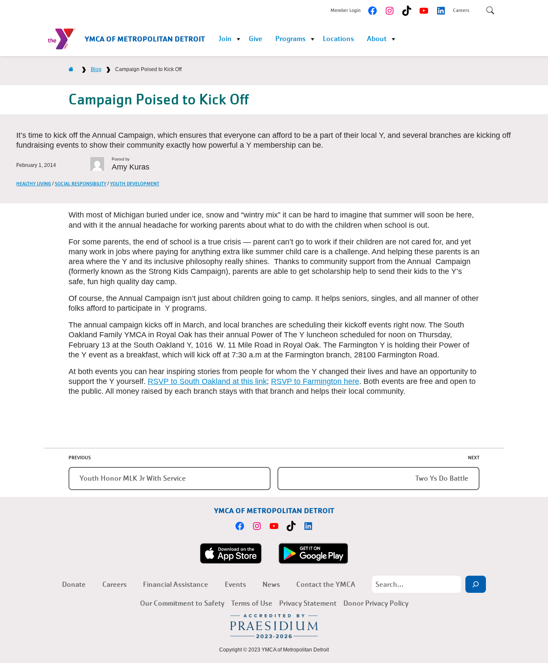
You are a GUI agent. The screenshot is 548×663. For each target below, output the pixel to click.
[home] (71, 69)
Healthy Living (33, 184)
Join (225, 39)
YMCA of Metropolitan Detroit (145, 39)
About (377, 39)
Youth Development (134, 184)
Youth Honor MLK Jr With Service (133, 478)
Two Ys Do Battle (441, 478)
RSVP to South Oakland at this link (207, 381)
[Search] (475, 584)
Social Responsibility (80, 184)
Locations (338, 39)
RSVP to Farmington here (315, 381)
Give (255, 39)
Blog (96, 69)
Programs (290, 39)
